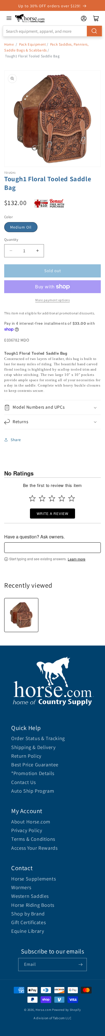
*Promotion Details (32, 773)
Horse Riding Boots (32, 905)
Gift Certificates (28, 922)
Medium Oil (21, 227)
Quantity (11, 239)
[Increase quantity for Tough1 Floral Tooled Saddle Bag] (37, 250)
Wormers (21, 887)
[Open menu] (9, 18)
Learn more (76, 559)
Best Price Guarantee (35, 764)
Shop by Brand (28, 913)
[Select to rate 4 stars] (61, 498)
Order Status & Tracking (38, 738)
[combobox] (52, 31)
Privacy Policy (26, 830)
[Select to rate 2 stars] (42, 498)
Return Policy (26, 756)
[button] (52, 407)
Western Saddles (30, 896)
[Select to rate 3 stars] (52, 498)
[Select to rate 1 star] (32, 498)
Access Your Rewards (34, 848)
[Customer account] (84, 18)
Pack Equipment (32, 44)
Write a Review (52, 513)
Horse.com (43, 1010)
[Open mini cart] (96, 18)
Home (9, 44)
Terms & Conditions (33, 839)
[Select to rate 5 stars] (71, 498)
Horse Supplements (33, 878)
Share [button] (16, 439)
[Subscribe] (80, 964)
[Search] (94, 31)
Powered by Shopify (66, 1010)
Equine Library (27, 931)
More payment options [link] (52, 300)
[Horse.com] (30, 18)
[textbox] (52, 547)
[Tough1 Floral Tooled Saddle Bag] (21, 615)
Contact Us (23, 782)
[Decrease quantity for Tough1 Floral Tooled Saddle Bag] (10, 250)
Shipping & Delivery (33, 747)
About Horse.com (30, 821)
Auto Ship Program (32, 791)
